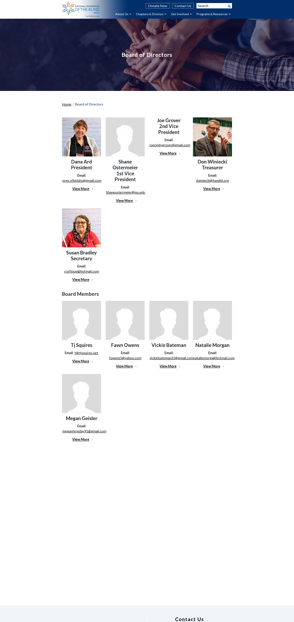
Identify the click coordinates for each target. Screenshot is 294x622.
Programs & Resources (212, 14)
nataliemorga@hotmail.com (214, 358)
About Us (121, 14)
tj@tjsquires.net (86, 353)
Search (229, 6)
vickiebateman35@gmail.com (171, 358)
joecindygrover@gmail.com (170, 145)
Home (66, 104)
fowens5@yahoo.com (125, 358)
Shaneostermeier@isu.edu (125, 192)
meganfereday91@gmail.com (84, 431)
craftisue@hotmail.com (81, 271)
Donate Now (157, 6)
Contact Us (183, 6)
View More (80, 189)
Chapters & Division (149, 14)
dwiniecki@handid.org (212, 180)
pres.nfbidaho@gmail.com (81, 180)
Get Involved (180, 14)
